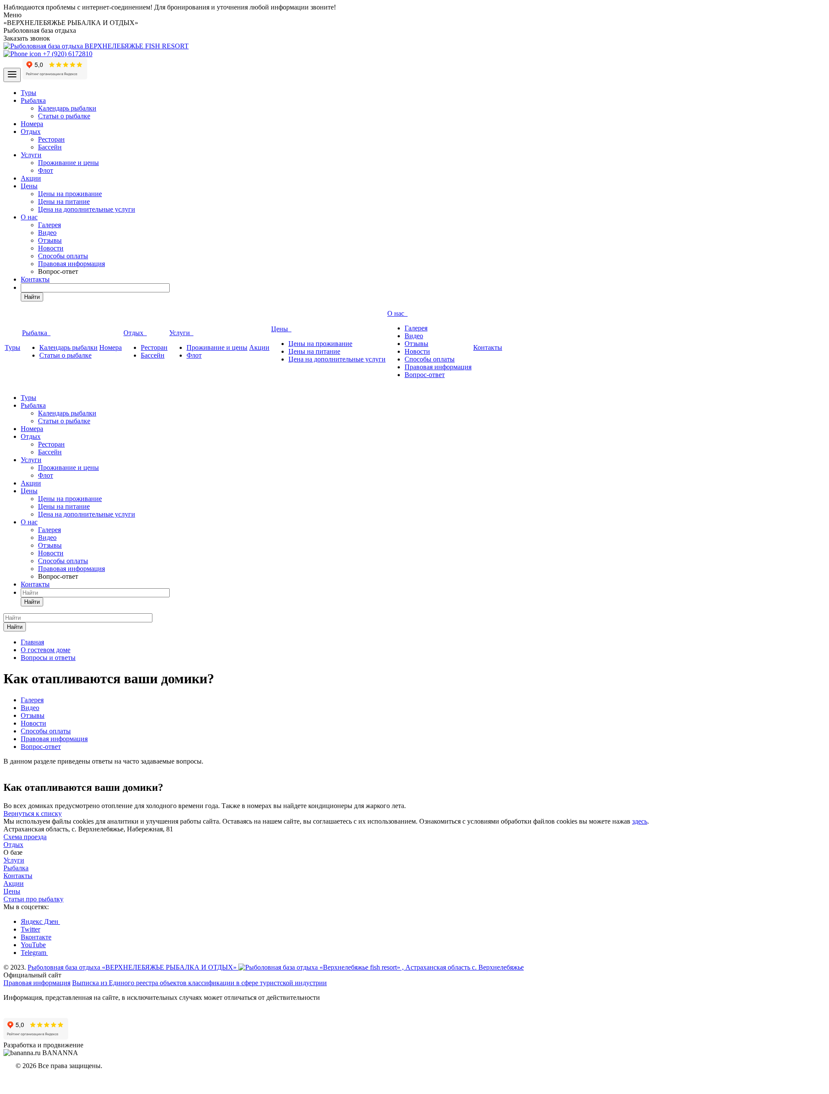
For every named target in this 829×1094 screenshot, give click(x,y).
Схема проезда (25, 836)
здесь (639, 821)
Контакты (35, 279)
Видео (47, 232)
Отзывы (50, 240)
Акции (31, 178)
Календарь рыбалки (67, 108)
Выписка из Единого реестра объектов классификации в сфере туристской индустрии (199, 982)
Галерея (49, 224)
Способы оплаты (63, 256)
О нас (29, 217)
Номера (32, 123)
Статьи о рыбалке (64, 116)
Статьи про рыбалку (33, 899)
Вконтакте (36, 937)
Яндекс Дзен (40, 921)
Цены (29, 186)
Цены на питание (64, 201)
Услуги (31, 155)
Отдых (31, 131)
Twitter (30, 929)
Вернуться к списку (32, 813)
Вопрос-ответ (425, 374)
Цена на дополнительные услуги (86, 209)
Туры (28, 92)
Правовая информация (71, 263)
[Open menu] (12, 75)
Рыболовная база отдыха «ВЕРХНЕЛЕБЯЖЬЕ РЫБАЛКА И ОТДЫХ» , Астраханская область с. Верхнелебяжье (276, 967)
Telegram (34, 952)
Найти (32, 297)
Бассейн (50, 147)
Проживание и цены (68, 162)
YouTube (33, 944)
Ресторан (51, 139)
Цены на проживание (70, 193)
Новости (50, 248)
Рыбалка (33, 100)
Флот (45, 170)
